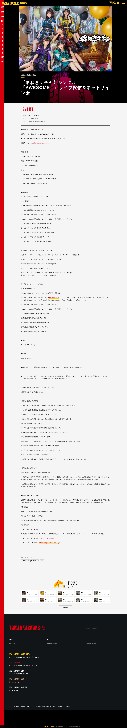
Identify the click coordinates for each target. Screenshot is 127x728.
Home (88, 628)
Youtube (28, 657)
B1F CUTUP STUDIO (29, 74)
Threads (36, 657)
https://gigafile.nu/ (54, 297)
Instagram (19, 657)
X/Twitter (35, 560)
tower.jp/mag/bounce (52, 643)
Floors (72, 582)
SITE (35, 665)
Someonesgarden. (61, 706)
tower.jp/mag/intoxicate (91, 643)
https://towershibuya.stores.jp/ (40, 143)
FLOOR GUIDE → (66, 607)
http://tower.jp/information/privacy (49, 543)
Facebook (25, 560)
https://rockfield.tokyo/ (47, 538)
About (94, 628)
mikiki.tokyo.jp (12, 643)
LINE (42, 560)
